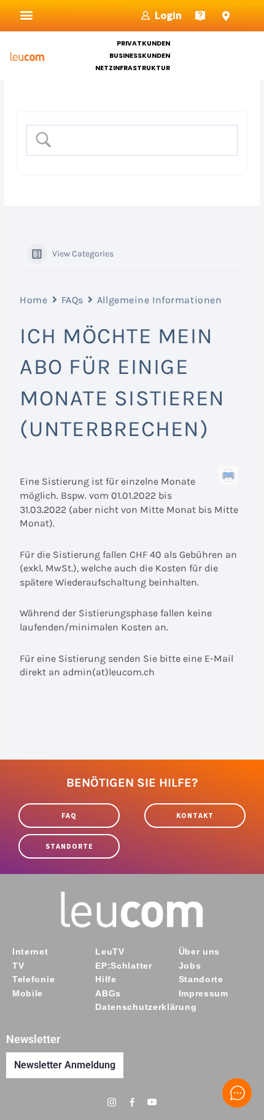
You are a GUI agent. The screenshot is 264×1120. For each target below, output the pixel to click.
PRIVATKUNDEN (143, 43)
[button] (27, 15)
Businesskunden (139, 55)
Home (33, 300)
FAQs (72, 300)
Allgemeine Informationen (159, 300)
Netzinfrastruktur (132, 68)
